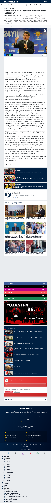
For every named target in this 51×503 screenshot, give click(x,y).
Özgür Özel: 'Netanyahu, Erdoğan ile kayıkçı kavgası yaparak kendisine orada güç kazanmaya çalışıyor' (35, 236)
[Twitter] (18, 198)
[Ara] (44, 1)
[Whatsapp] (30, 427)
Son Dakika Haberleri (10, 440)
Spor (7, 479)
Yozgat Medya (16, 193)
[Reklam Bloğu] (25, 312)
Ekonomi (32, 5)
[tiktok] (45, 454)
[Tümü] (45, 399)
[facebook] (8, 454)
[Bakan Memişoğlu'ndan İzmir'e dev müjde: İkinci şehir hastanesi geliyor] (36, 245)
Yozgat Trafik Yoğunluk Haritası (34, 435)
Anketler (6, 483)
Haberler (6, 8)
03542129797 (26, 419)
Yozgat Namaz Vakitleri (11, 435)
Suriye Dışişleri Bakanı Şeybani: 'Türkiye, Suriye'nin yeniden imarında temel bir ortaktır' (35, 219)
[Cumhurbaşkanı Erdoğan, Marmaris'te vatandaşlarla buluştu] (15, 245)
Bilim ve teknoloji (15, 5)
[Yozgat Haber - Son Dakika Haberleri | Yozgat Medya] (11, 1)
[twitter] (16, 454)
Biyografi (6, 482)
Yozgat (2, 5)
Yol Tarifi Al (17, 391)
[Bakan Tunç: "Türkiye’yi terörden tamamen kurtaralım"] (25, 41)
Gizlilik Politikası (42, 444)
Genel (37, 5)
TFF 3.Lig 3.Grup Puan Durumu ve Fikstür (17, 496)
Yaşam (8, 480)
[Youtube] (26, 427)
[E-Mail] (13, 198)
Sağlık (8, 477)
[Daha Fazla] (12, 55)
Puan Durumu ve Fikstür (11, 437)
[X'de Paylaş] (7, 55)
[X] (21, 427)
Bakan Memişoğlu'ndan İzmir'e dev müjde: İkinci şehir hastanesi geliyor (35, 253)
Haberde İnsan (44, 5)
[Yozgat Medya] (8, 194)
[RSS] (32, 427)
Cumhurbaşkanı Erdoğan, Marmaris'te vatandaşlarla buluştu (14, 253)
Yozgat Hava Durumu (32, 432)
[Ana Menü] (46, 1)
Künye (23, 446)
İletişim (27, 446)
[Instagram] (20, 198)
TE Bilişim (29, 449)
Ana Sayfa (6, 456)
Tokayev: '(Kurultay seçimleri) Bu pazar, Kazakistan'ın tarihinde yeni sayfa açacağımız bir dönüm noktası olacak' (15, 236)
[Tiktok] (28, 427)
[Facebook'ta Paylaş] (5, 55)
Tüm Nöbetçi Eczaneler (26, 395)
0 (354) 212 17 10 (10, 391)
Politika (12, 8)
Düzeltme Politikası (28, 444)
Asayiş (7, 5)
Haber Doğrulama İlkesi (18, 444)
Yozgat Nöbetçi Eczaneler (12, 432)
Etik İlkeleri (35, 444)
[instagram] (23, 454)
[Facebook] (15, 198)
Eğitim (27, 5)
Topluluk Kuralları (9, 444)
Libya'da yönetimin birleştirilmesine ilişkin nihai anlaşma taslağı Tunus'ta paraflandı (14, 219)
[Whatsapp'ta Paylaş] (10, 55)
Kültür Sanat (9, 472)
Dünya (22, 5)
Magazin (8, 474)
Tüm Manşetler (30, 437)
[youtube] (30, 454)
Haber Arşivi (30, 440)
